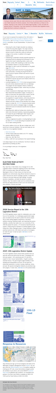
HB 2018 (13, 120)
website (28, 365)
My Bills (34, 4)
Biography (11, 2)
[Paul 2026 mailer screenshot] (19, 242)
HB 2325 (11, 68)
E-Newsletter (29, 4)
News (22, 2)
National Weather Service (16, 367)
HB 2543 (17, 99)
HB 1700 (19, 82)
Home (4, 2)
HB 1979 (16, 80)
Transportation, (6, 40)
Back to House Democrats (50, 4)
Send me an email (10, 132)
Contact (17, 2)
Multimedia (40, 2)
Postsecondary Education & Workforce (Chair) (20, 39)
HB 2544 (19, 103)
